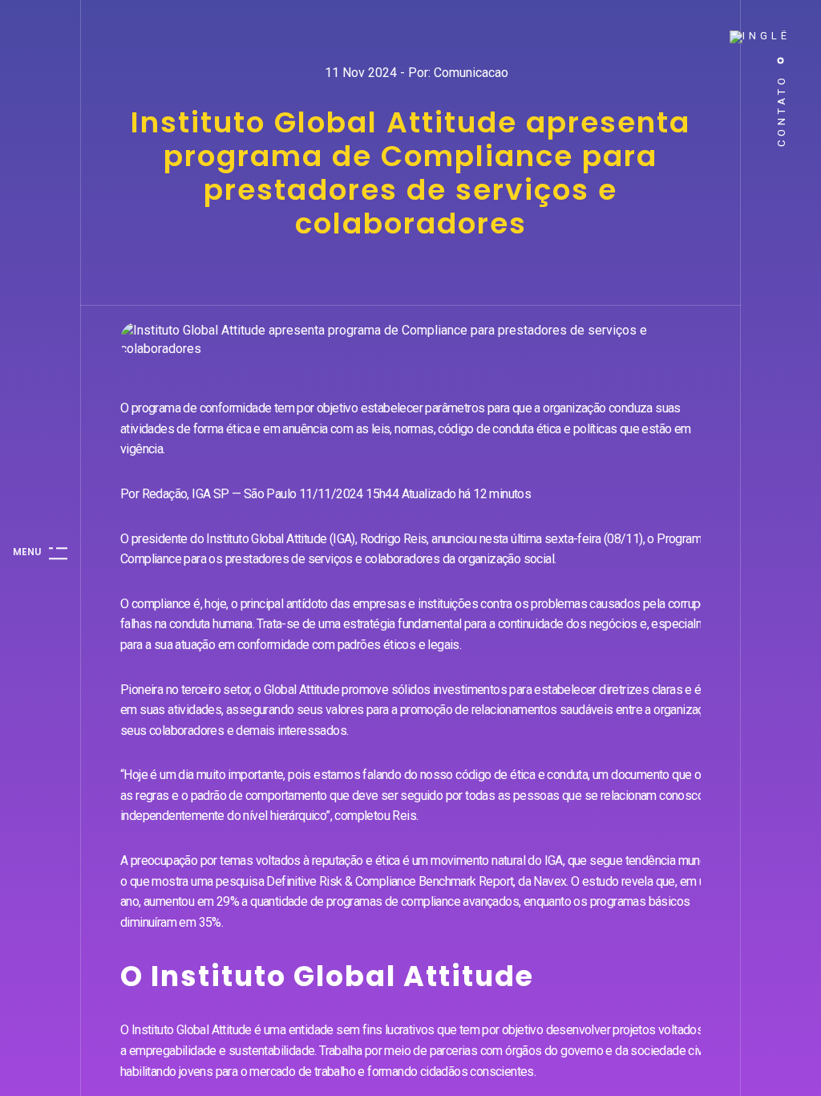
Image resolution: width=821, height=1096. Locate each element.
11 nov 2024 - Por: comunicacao (416, 72)
